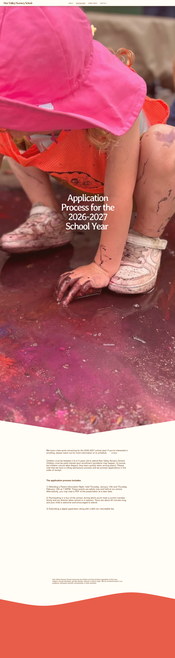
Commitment (92, 3)
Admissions (80, 3)
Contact (103, 3)
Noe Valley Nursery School (18, 3)
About (71, 3)
